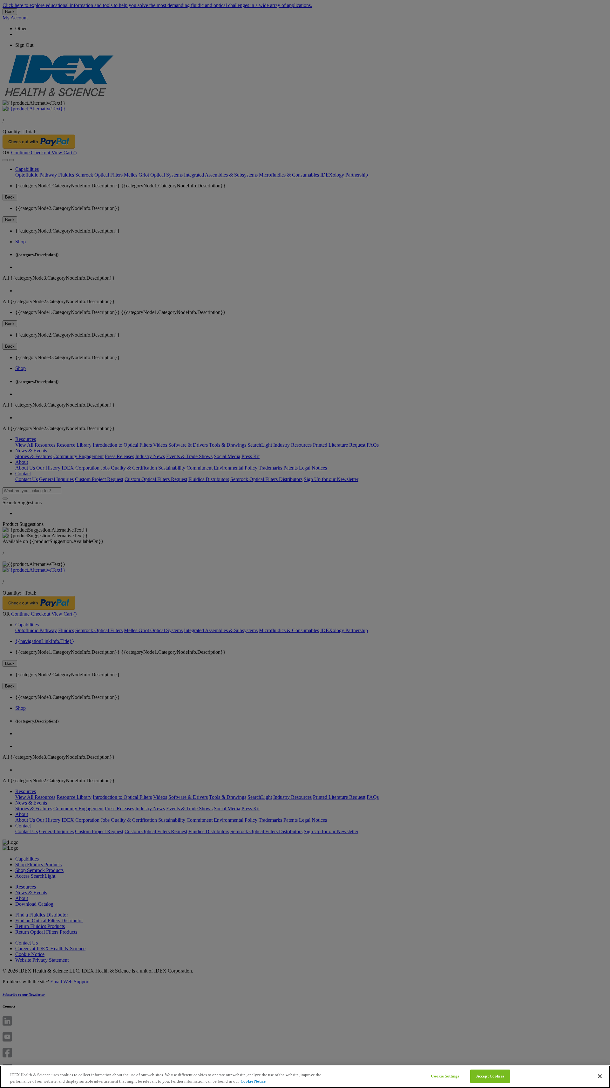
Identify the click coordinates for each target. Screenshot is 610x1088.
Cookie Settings (445, 1076)
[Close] (600, 1076)
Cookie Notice (253, 1081)
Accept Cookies (490, 1076)
